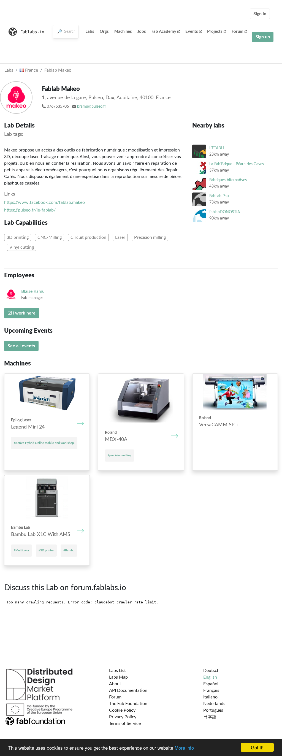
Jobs (141, 31)
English (210, 677)
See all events (21, 346)
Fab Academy (163, 31)
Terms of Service (125, 723)
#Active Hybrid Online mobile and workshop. (44, 443)
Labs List (117, 670)
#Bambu (68, 550)
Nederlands (214, 703)
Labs (89, 31)
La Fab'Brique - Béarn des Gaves (236, 164)
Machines (123, 31)
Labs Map (118, 677)
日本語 (209, 717)
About (115, 684)
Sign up (263, 37)
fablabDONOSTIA (224, 212)
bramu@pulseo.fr (91, 107)
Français (211, 690)
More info (184, 747)
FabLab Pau (219, 196)
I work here (24, 313)
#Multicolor (21, 550)
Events (191, 31)
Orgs (104, 31)
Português (213, 710)
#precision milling (119, 455)
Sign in (259, 14)
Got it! (257, 747)
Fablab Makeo (57, 70)
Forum (237, 31)
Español (210, 684)
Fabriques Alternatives (228, 180)
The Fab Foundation (128, 703)
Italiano (210, 697)
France (31, 70)
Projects (215, 31)
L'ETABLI (216, 148)
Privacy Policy (122, 717)
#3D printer (46, 550)
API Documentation (128, 690)
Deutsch (211, 670)
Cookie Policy (122, 710)
